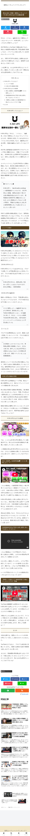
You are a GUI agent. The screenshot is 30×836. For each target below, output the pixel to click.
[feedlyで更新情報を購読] (8, 690)
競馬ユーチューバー (7, 671)
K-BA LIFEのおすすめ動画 (11, 88)
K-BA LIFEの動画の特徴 (12, 86)
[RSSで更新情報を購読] (22, 690)
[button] (26, 461)
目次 (12, 78)
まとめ (6, 104)
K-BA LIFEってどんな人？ (11, 81)
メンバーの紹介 (10, 83)
